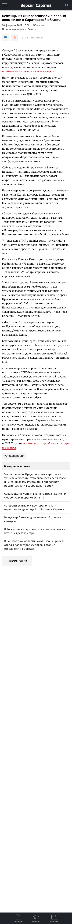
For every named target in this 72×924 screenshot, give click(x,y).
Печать (31, 29)
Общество (39, 25)
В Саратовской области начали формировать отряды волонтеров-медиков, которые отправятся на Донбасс (34, 544)
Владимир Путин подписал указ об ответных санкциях (33, 519)
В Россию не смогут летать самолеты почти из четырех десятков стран (34, 531)
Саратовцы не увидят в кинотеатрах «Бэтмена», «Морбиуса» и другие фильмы (35, 495)
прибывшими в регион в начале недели (28, 71)
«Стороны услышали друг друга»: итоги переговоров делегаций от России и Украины (34, 507)
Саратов (36, 5)
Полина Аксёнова (13, 29)
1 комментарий (17, 560)
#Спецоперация (14, 455)
